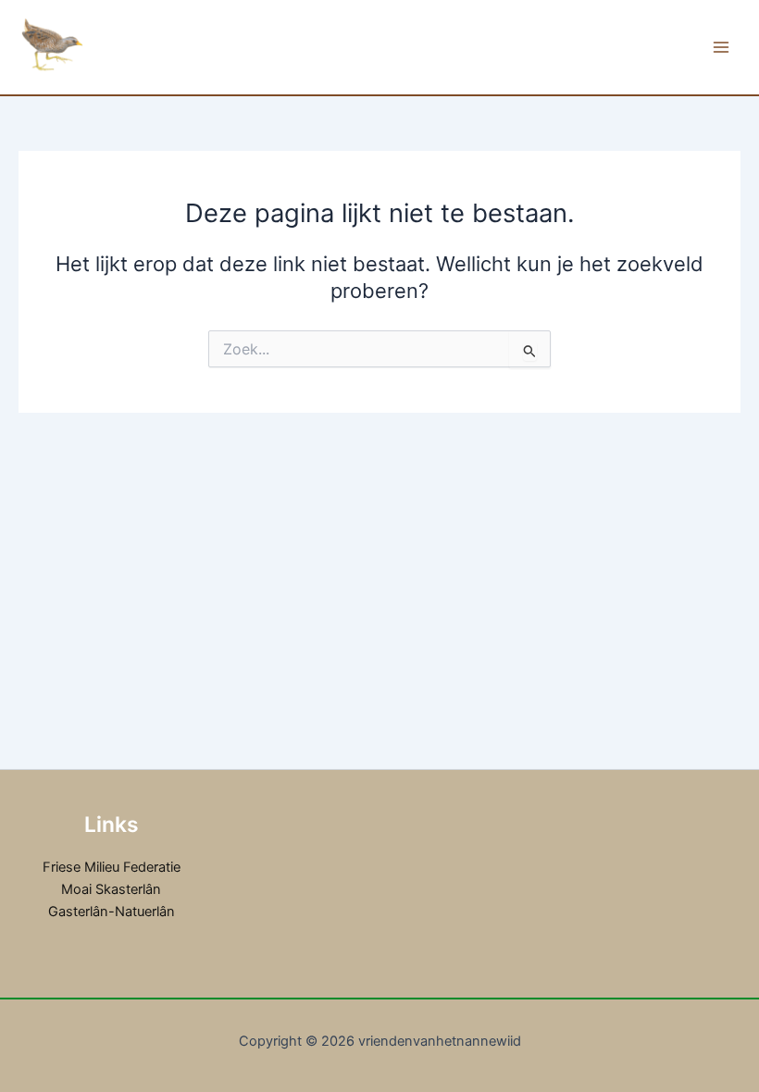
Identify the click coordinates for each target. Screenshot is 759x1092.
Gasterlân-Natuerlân (111, 911)
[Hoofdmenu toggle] (721, 47)
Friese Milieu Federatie (111, 867)
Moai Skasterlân (111, 889)
